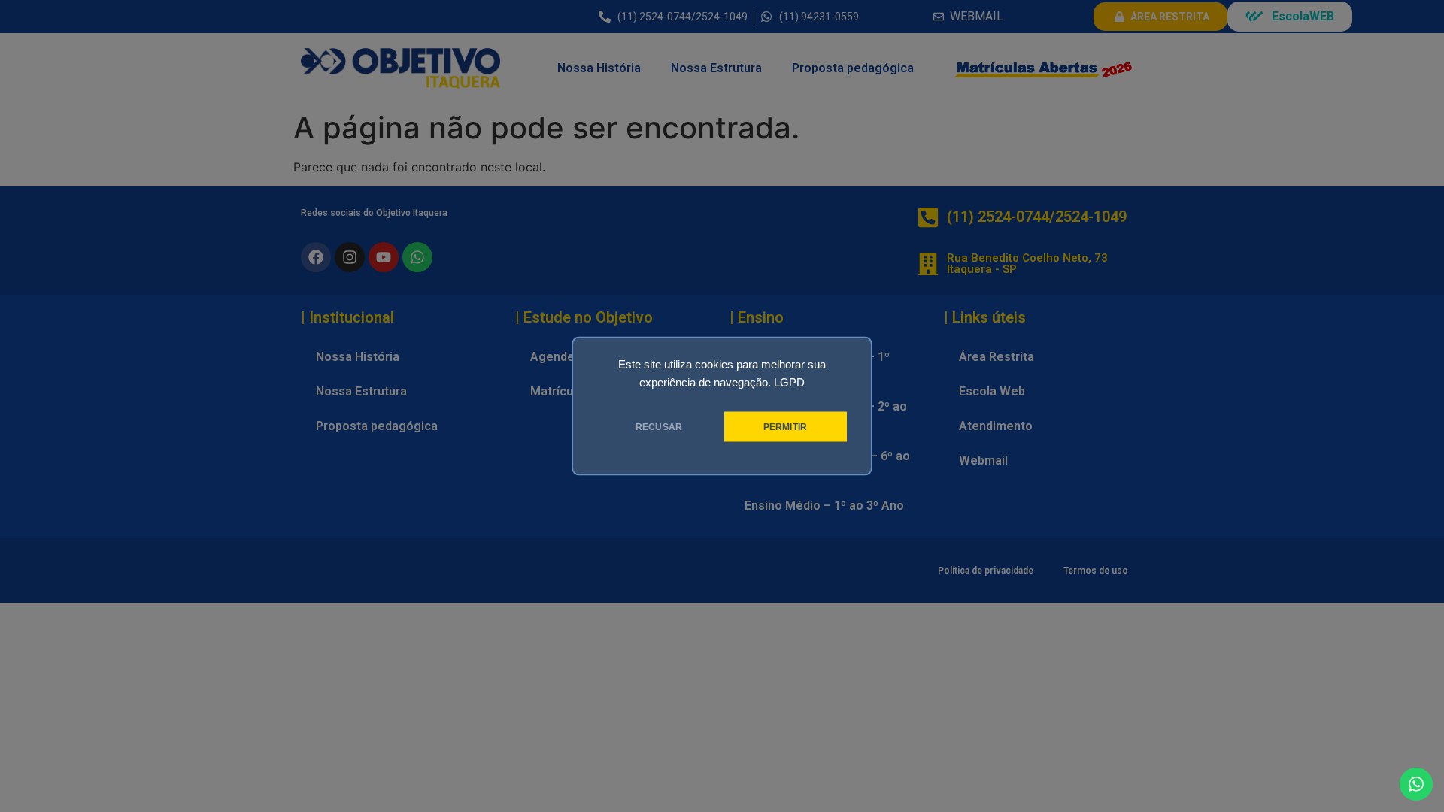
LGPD (789, 383)
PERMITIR (785, 427)
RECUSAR (659, 427)
